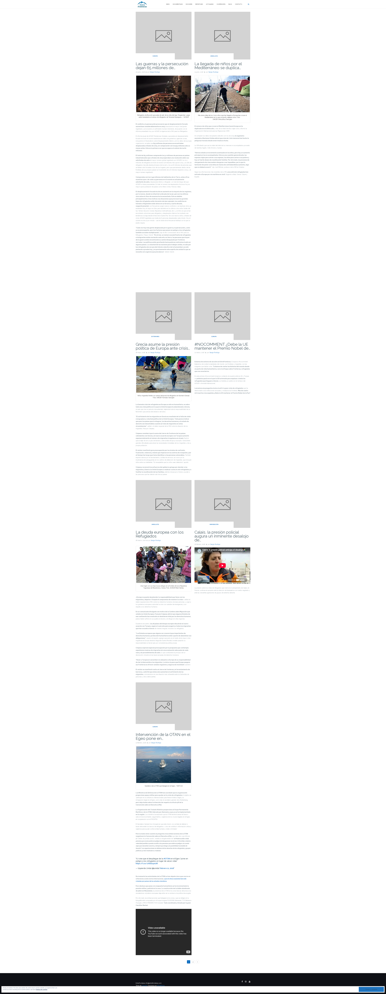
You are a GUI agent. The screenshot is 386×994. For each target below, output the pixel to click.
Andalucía (214, 56)
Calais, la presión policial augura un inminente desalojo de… (222, 536)
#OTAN (167, 859)
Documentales (178, 4)
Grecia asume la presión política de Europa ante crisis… (163, 346)
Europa (155, 56)
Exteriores (155, 336)
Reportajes (199, 4)
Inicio (168, 4)
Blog (230, 4)
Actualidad (209, 4)
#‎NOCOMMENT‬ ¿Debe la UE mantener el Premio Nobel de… (222, 346)
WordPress (161, 985)
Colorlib (144, 985)
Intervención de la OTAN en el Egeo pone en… (163, 736)
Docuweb (189, 4)
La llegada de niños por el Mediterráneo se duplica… (218, 65)
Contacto (238, 4)
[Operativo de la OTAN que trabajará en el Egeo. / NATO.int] (163, 764)
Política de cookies (41, 989)
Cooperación (221, 4)
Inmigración (214, 524)
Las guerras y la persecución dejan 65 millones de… (162, 65)
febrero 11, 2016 (167, 868)
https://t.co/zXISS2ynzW (147, 863)
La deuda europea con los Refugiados (160, 534)
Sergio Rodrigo (155, 72)
